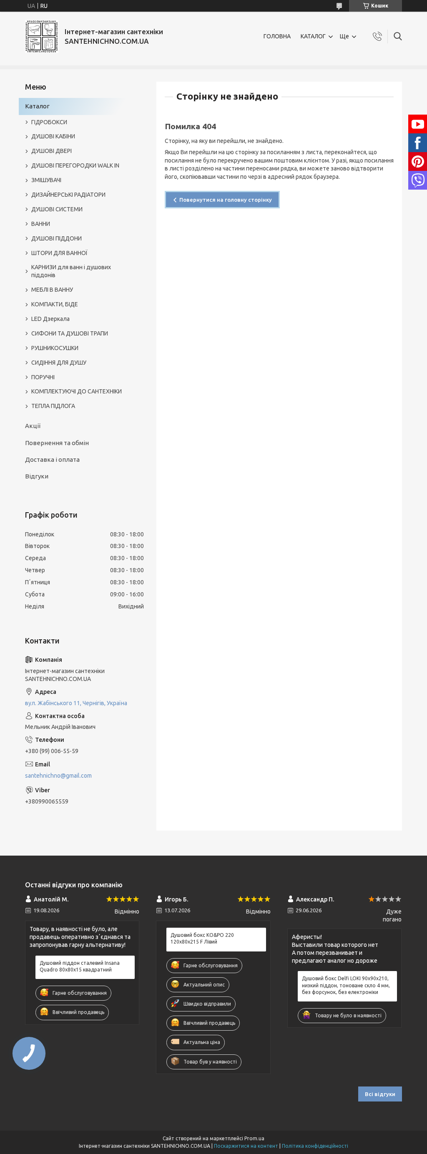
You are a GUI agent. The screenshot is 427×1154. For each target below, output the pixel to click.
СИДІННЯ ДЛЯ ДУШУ (58, 362)
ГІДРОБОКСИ (49, 122)
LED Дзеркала (50, 318)
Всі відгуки (380, 1094)
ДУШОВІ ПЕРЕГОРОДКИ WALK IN (75, 165)
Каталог (37, 106)
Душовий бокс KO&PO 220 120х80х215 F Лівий (202, 938)
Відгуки (36, 476)
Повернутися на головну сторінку (225, 200)
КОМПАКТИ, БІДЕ (54, 304)
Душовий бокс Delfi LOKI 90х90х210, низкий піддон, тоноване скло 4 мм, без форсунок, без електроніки (346, 985)
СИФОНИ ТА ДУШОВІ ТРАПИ (69, 333)
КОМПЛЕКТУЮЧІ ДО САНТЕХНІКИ (76, 391)
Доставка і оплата (52, 459)
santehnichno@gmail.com (58, 775)
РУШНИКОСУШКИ (54, 348)
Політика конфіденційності (315, 1146)
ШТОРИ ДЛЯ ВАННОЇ (59, 253)
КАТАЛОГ (313, 36)
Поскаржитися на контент (246, 1146)
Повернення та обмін (57, 442)
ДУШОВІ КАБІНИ (53, 136)
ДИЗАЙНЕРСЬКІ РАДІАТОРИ (68, 194)
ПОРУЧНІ (43, 377)
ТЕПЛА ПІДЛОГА (53, 406)
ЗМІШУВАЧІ (46, 180)
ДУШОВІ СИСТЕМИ (57, 209)
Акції (32, 425)
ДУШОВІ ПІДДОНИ (56, 238)
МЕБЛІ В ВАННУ (52, 289)
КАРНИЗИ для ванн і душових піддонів (71, 271)
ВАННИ (40, 223)
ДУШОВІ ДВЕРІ (51, 151)
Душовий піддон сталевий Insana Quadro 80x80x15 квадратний (80, 966)
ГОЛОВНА (277, 36)
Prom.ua (254, 1138)
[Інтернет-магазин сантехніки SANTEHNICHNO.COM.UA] (41, 36)
